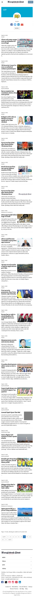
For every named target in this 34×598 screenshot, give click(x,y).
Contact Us (8, 586)
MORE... (17, 28)
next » (9, 539)
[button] (2, 2)
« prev (3, 536)
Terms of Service (14, 589)
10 (2, 539)
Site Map (22, 589)
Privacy (30, 586)
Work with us (15, 586)
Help (26, 589)
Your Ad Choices (23, 586)
